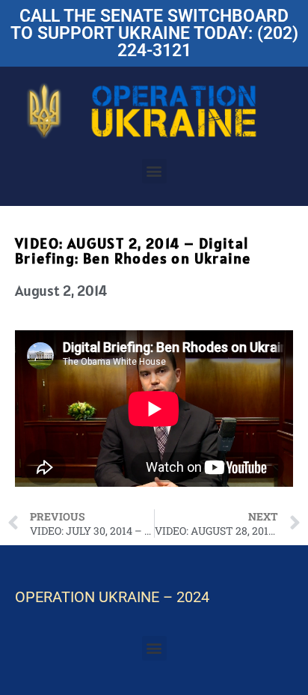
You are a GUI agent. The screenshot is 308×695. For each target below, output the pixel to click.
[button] (154, 171)
